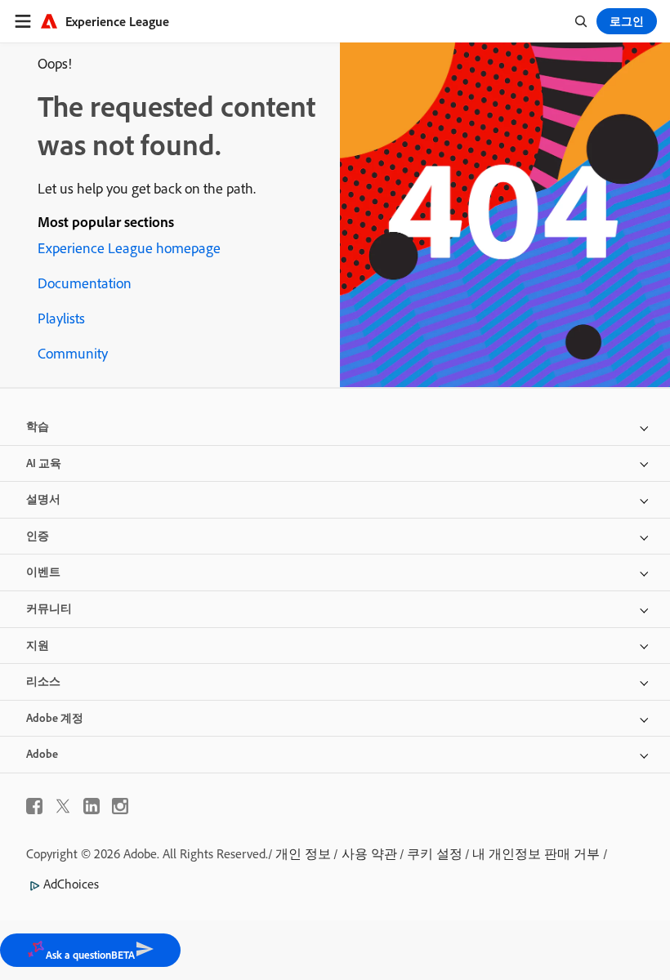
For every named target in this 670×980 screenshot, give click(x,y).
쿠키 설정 (434, 853)
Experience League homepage (129, 247)
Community (73, 353)
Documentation (85, 283)
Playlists (61, 318)
